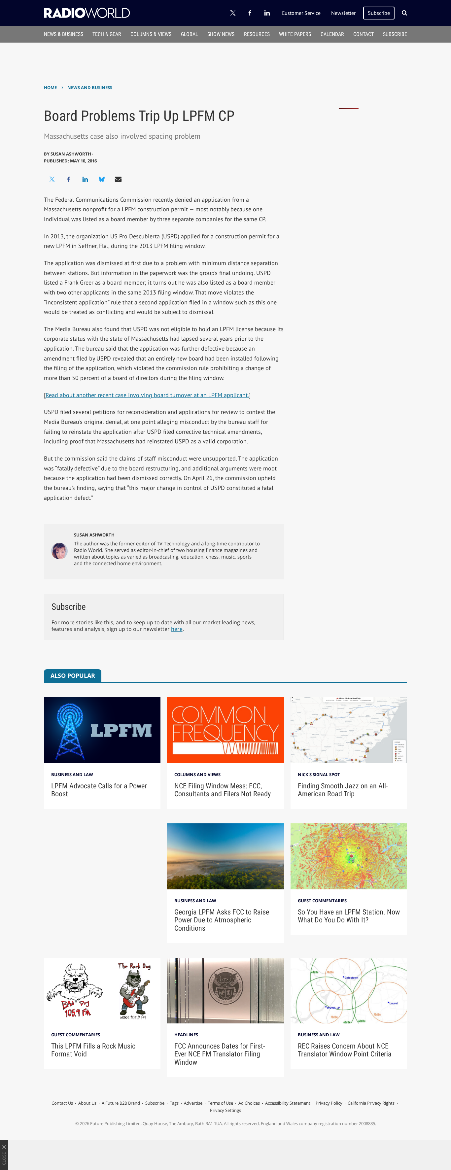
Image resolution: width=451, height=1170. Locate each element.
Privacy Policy (329, 1103)
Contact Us (62, 1103)
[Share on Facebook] (68, 179)
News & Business (63, 34)
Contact (363, 34)
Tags (174, 1103)
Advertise (193, 1103)
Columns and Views (197, 774)
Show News (220, 34)
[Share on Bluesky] (101, 179)
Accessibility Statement (287, 1103)
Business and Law (72, 774)
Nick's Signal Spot (319, 774)
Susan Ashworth (94, 535)
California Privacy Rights (371, 1103)
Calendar (332, 34)
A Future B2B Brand (121, 1103)
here (177, 629)
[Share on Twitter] (52, 179)
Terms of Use (220, 1103)
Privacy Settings (225, 1110)
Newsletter (343, 13)
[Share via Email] (118, 179)
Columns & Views (150, 34)
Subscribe (379, 13)
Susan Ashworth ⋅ (72, 154)
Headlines (186, 1035)
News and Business (89, 87)
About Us (87, 1103)
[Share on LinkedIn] (85, 179)
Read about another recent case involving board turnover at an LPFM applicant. (147, 395)
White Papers (295, 34)
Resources (257, 34)
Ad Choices (249, 1103)
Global (189, 34)
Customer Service (301, 13)
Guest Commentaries (322, 901)
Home (50, 87)
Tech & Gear (106, 34)
